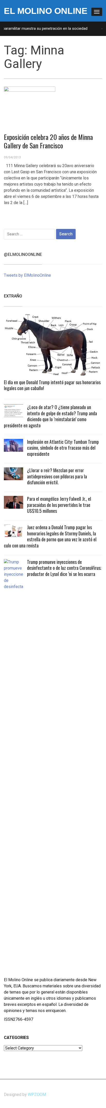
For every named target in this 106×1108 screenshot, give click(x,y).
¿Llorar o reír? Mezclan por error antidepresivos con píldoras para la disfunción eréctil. (57, 476)
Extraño (13, 296)
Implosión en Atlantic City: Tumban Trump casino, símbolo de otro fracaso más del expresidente (63, 447)
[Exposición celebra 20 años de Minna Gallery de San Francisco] (29, 105)
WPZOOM (37, 1094)
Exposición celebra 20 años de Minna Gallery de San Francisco (48, 141)
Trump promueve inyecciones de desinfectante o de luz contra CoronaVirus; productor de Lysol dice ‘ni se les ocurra (64, 567)
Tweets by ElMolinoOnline (27, 275)
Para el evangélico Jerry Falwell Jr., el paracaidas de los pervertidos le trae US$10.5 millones (59, 504)
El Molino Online (45, 11)
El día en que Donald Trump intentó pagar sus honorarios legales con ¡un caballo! (52, 385)
